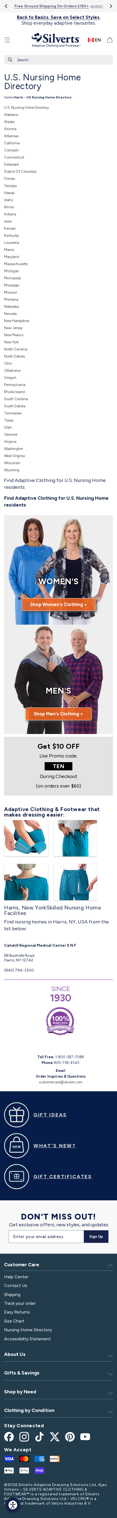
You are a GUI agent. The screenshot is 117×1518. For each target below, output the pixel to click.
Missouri (10, 292)
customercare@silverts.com (60, 1082)
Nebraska (11, 307)
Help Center (16, 1276)
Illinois (9, 207)
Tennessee (12, 413)
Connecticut (14, 157)
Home (8, 97)
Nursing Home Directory (28, 1329)
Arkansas (11, 136)
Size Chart (14, 1321)
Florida (9, 179)
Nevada (10, 314)
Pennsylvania (14, 385)
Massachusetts (16, 264)
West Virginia (14, 456)
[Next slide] (110, 6)
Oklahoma (12, 370)
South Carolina (16, 399)
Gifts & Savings (21, 1373)
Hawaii (9, 193)
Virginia (10, 442)
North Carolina (15, 349)
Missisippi (11, 285)
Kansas (10, 228)
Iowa (7, 221)
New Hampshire (16, 321)
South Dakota (14, 406)
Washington (13, 449)
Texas (8, 420)
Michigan (11, 271)
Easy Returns (17, 1312)
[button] (7, 40)
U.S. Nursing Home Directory (26, 108)
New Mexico (13, 335)
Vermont (10, 434)
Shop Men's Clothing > (58, 713)
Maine (9, 250)
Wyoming (11, 470)
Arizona (10, 129)
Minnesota (12, 278)
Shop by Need (20, 1392)
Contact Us (15, 1285)
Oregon (10, 378)
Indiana (10, 214)
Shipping (12, 1294)
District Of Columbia (20, 171)
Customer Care (21, 1265)
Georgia (10, 186)
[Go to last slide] (6, 6)
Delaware (11, 164)
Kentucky (11, 235)
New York (11, 342)
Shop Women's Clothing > (58, 604)
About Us (15, 1354)
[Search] (10, 59)
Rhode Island (14, 392)
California (12, 143)
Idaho (8, 200)
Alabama (11, 115)
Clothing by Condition (29, 1410)
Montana (11, 299)
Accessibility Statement (27, 1338)
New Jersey (13, 328)
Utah (8, 427)
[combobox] (58, 60)
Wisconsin (12, 463)
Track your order (20, 1303)
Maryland (11, 257)
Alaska (9, 122)
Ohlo (8, 363)
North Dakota (14, 356)
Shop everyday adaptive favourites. (58, 20)
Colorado (11, 150)
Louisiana (11, 243)
